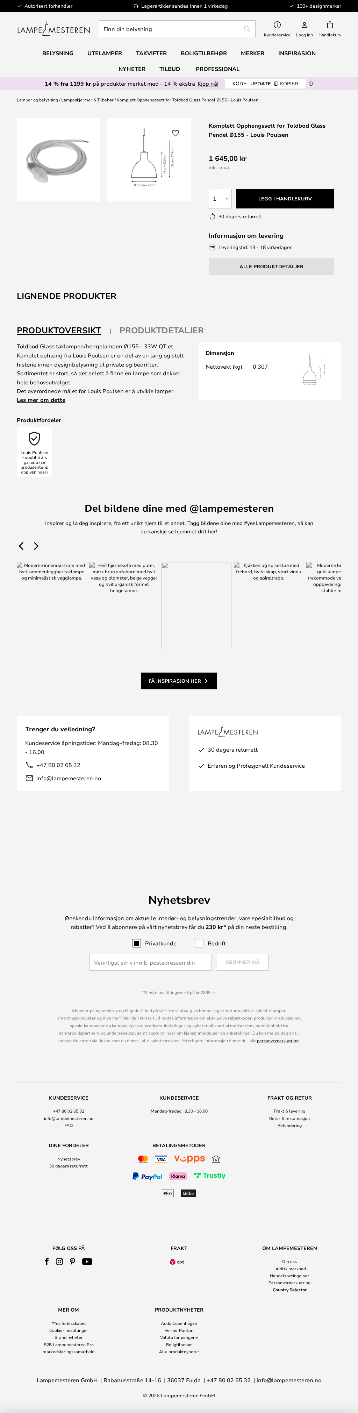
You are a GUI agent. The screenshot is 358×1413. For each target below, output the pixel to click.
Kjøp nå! (208, 83)
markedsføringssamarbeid (68, 1351)
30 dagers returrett (68, 1166)
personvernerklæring (278, 1040)
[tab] (64, 330)
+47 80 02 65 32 (58, 764)
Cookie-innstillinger (68, 1330)
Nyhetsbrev (68, 1159)
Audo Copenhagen (179, 1323)
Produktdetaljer (162, 330)
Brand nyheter (69, 1337)
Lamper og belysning (37, 99)
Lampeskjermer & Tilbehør (87, 99)
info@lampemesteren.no (68, 778)
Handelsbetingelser (289, 1275)
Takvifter (151, 53)
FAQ (68, 1125)
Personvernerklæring (289, 1282)
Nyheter (132, 69)
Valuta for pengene (179, 1337)
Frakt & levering (289, 1111)
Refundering (290, 1125)
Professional (217, 69)
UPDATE (265, 83)
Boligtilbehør (179, 1344)
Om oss (289, 1261)
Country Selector (290, 1289)
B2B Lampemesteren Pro (69, 1344)
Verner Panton (179, 1330)
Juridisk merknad (289, 1268)
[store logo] (54, 28)
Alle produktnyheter (179, 1351)
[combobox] (177, 29)
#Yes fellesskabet (68, 1323)
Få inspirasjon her (175, 680)
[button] (175, 133)
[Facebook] (47, 1261)
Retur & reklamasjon (289, 1118)
